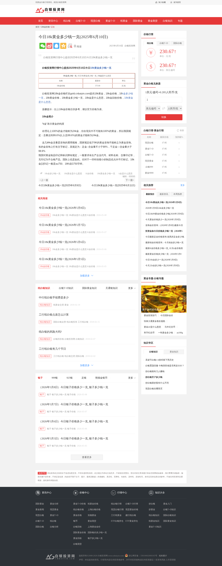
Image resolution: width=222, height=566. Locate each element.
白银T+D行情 (131, 504)
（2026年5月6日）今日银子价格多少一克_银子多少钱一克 (73, 421)
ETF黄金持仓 (131, 521)
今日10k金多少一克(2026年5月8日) (161, 260)
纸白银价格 (78, 509)
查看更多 (87, 457)
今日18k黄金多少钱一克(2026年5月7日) (62, 224)
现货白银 (95, 21)
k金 (100, 76)
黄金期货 (153, 21)
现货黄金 (54, 509)
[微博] (49, 46)
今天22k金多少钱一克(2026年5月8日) (162, 265)
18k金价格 (45, 27)
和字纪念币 (149, 333)
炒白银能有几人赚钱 (154, 371)
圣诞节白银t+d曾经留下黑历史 (159, 360)
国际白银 (80, 356)
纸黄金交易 (58, 305)
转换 (163, 117)
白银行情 (148, 130)
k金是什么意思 (125, 173)
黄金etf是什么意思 (152, 327)
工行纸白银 (83, 322)
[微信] (42, 46)
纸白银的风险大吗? (50, 331)
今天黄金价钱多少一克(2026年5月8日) (163, 219)
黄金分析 (54, 504)
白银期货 (77, 544)
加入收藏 (162, 2)
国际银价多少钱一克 (95, 532)
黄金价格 (77, 515)
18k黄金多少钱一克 (100, 68)
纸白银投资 (72, 322)
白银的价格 (58, 339)
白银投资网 (69, 339)
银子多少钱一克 (59, 394)
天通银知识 (112, 288)
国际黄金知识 (89, 288)
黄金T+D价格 (79, 504)
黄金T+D (110, 21)
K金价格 (89, 173)
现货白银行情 (117, 509)
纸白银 (67, 21)
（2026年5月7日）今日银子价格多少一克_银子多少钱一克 (73, 404)
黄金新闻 (39, 509)
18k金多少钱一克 (70, 76)
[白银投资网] (52, 10)
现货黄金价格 (131, 509)
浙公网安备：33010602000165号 (143, 556)
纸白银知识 (44, 288)
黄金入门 (167, 504)
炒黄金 (152, 509)
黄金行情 (159, 130)
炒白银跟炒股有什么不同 (157, 383)
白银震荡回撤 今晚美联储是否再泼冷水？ (164, 366)
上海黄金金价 (94, 527)
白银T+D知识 (66, 288)
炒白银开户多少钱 (153, 377)
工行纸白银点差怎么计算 (54, 314)
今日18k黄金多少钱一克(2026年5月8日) (62, 207)
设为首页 (177, 2)
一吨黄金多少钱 (165, 333)
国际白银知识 (169, 515)
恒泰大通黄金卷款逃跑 (154, 321)
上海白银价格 (94, 509)
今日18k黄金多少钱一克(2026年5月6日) (62, 242)
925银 (70, 377)
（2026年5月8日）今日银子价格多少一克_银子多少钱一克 (73, 387)
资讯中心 (53, 21)
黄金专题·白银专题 (154, 278)
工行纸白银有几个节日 (52, 348)
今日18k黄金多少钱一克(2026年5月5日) (62, 259)
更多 (182, 185)
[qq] (56, 46)
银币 (75, 521)
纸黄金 (124, 21)
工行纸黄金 (116, 515)
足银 (84, 377)
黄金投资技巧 (150, 315)
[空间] (63, 46)
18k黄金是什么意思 (73, 173)
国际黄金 (138, 21)
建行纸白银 (130, 515)
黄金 (66, 305)
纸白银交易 (69, 356)
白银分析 (54, 527)
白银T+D (80, 21)
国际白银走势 (59, 322)
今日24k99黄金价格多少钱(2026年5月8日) (164, 214)
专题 (180, 21)
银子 (40, 377)
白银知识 (167, 21)
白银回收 (77, 527)
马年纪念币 (170, 327)
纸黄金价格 (93, 504)
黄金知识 (174, 352)
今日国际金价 (166, 315)
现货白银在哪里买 (153, 389)
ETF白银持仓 (117, 521)
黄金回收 (77, 538)
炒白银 (152, 504)
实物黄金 (92, 515)
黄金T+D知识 (155, 527)
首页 (40, 21)
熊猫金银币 (101, 377)
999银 (55, 377)
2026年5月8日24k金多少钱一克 (159, 208)
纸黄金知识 (154, 521)
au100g (180, 333)
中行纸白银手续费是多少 (54, 297)
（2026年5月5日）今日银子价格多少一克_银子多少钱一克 (73, 438)
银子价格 (71, 394)
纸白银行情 (116, 504)
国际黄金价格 (79, 532)
